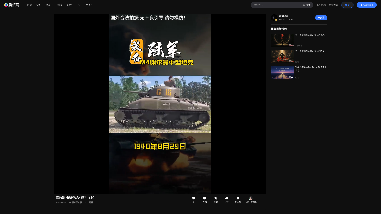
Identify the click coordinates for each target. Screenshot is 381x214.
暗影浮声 (284, 16)
